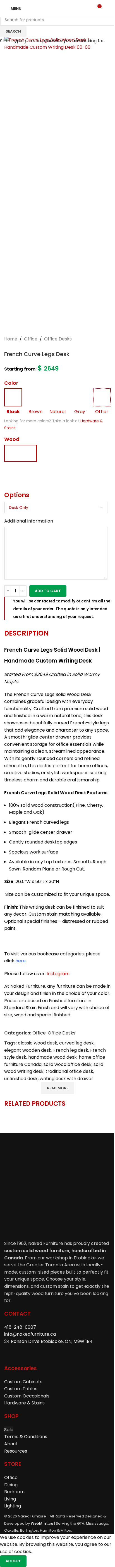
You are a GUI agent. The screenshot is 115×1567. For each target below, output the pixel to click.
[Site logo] (57, 8)
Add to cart (48, 591)
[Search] (109, 8)
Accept (13, 1561)
